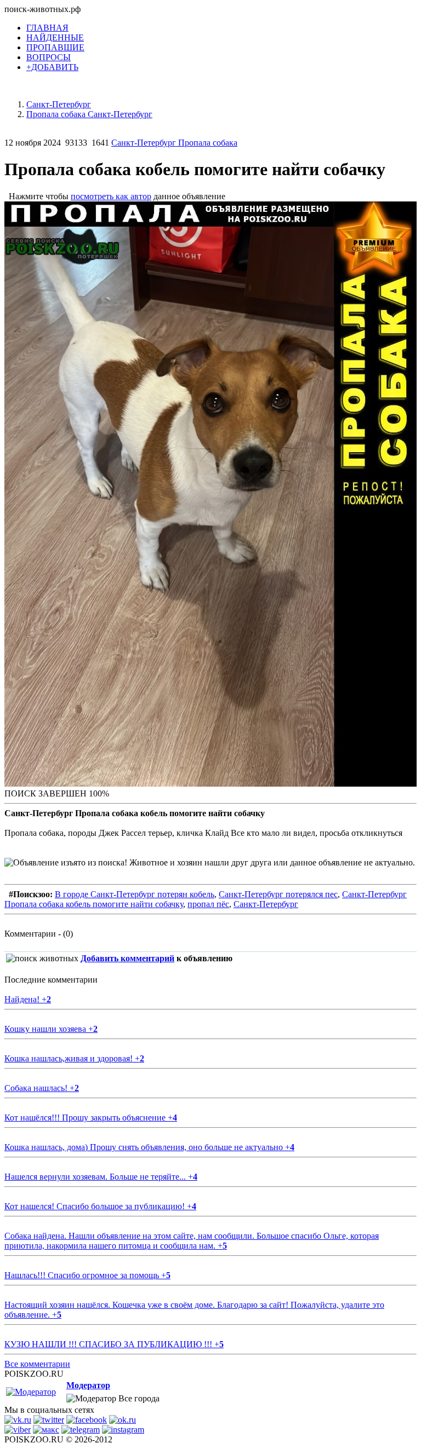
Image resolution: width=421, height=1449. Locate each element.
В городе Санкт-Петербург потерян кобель (134, 894)
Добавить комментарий (127, 958)
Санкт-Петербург (266, 904)
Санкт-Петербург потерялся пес (278, 894)
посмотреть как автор (111, 196)
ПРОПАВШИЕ (55, 47)
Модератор (88, 1385)
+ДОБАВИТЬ (52, 67)
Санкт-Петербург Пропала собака (174, 142)
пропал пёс (208, 904)
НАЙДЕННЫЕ (55, 37)
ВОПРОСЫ (48, 57)
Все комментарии (37, 1364)
